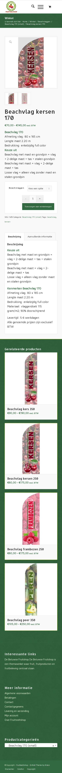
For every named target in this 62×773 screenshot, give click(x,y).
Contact (9, 702)
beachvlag (51, 217)
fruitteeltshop (22, 765)
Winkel (9, 18)
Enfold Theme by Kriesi (40, 765)
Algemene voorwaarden (17, 693)
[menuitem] (31, 6)
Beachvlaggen (16, 188)
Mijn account (11, 715)
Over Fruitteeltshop (15, 719)
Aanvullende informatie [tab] (40, 236)
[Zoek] (31, 6)
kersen (7, 222)
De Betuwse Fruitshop (17, 659)
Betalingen (10, 697)
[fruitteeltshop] (26, 6)
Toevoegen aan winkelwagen (38, 206)
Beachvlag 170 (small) (31, 217)
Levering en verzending (17, 711)
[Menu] (38, 6)
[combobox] (31, 745)
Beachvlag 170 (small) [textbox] (30, 745)
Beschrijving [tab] (14, 236)
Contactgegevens (14, 706)
